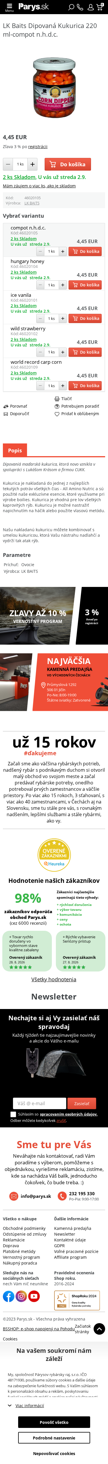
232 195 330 (82, 1193)
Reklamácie (14, 1240)
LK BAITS (31, 203)
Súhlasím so (28, 1114)
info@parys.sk (36, 1196)
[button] (90, 7)
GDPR (59, 1245)
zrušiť (61, 1120)
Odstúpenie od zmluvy (24, 1234)
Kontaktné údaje (70, 1240)
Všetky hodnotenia (53, 979)
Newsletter (64, 1234)
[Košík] (100, 7)
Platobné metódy (19, 1251)
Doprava (11, 1245)
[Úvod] (34, 7)
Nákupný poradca (20, 1263)
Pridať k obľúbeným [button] (80, 413)
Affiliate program (70, 1257)
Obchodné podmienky (24, 1228)
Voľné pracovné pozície (76, 1251)
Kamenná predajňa (72, 1228)
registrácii (38, 146)
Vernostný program (21, 1257)
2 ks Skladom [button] (19, 177)
